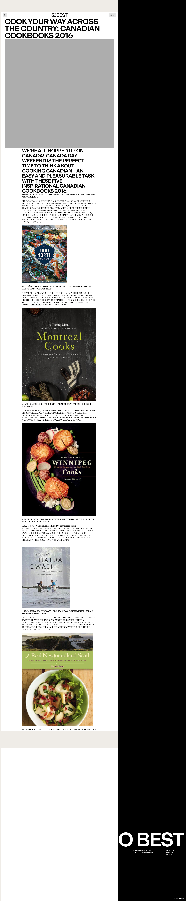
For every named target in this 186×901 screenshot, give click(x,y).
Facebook (169, 852)
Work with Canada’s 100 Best (144, 850)
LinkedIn (168, 854)
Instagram (169, 850)
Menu (112, 15)
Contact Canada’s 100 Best (143, 852)
